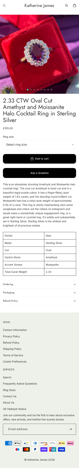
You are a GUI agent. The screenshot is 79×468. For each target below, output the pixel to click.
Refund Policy (10, 301)
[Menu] (4, 5)
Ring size (8, 136)
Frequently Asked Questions (20, 383)
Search (7, 377)
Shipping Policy (12, 348)
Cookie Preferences (14, 361)
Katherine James (37, 459)
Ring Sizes (9, 390)
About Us (8, 402)
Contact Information (15, 329)
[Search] (66, 5)
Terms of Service (13, 355)
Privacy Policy (11, 336)
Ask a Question (39, 172)
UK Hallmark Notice (14, 408)
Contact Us (9, 396)
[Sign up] (70, 429)
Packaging (8, 292)
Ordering (8, 284)
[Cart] (75, 5)
